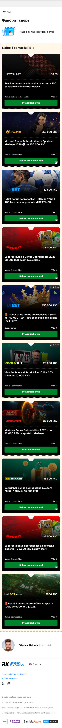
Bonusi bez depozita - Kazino (17, 97)
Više (53, 97)
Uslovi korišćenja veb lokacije (14, 674)
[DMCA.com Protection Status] (50, 721)
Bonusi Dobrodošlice (13, 154)
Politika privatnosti (9, 678)
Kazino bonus (10, 328)
